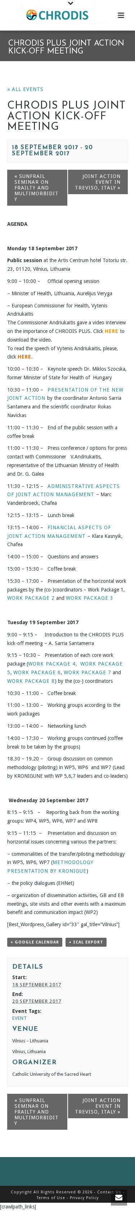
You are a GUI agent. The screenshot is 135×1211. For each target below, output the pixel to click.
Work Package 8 (31, 681)
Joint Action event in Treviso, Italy (98, 182)
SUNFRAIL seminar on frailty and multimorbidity (36, 187)
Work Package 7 (87, 672)
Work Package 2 (31, 598)
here (24, 357)
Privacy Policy (84, 1198)
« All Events (25, 89)
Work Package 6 (37, 672)
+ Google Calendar (34, 942)
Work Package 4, (52, 664)
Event (19, 1018)
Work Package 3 (89, 598)
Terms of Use (51, 1198)
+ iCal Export (86, 942)
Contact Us (109, 1192)
